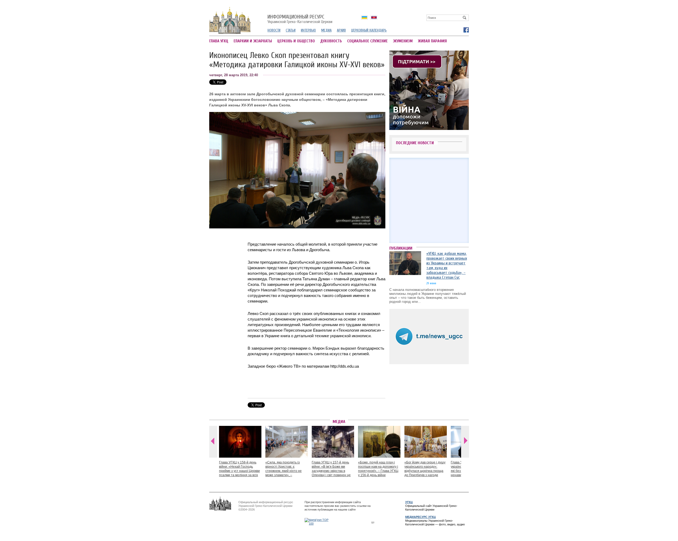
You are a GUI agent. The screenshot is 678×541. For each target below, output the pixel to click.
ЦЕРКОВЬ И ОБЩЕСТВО (296, 41)
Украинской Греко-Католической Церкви (299, 19)
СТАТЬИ (291, 30)
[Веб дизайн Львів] (373, 522)
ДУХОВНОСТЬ (331, 41)
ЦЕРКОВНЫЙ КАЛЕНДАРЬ (369, 30)
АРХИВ (341, 30)
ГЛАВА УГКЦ (218, 41)
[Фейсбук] (466, 30)
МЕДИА (326, 30)
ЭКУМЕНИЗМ (403, 41)
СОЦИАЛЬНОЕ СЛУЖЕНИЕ (367, 41)
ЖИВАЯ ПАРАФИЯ (432, 41)
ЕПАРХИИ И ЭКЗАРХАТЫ (253, 41)
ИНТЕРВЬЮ (308, 30)
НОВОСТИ (273, 30)
